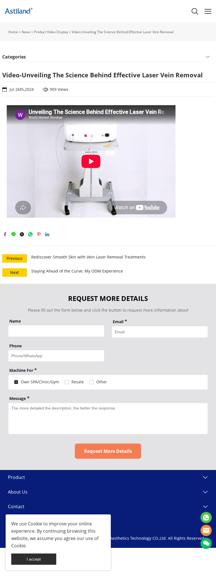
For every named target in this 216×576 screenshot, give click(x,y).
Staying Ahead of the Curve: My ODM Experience (77, 271)
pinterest (39, 234)
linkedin (47, 234)
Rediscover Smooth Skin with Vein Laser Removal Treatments (88, 257)
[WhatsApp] (206, 517)
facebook (5, 234)
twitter (22, 234)
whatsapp (30, 234)
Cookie (35, 524)
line (13, 234)
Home (13, 32)
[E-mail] (206, 530)
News (26, 32)
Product (16, 477)
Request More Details (108, 451)
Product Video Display (51, 32)
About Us (18, 492)
